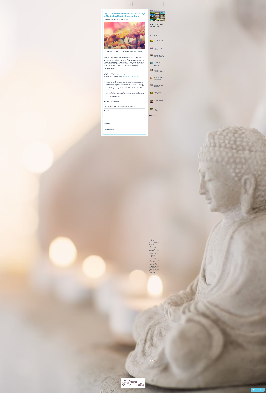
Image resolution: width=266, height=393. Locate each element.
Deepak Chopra (113, 106)
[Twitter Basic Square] (152, 360)
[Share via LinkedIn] (111, 110)
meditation (106, 106)
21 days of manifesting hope (125, 106)
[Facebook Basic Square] (150, 360)
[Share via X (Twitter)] (108, 110)
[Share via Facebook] (104, 110)
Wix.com (143, 375)
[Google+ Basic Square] (154, 360)
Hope (133, 106)
